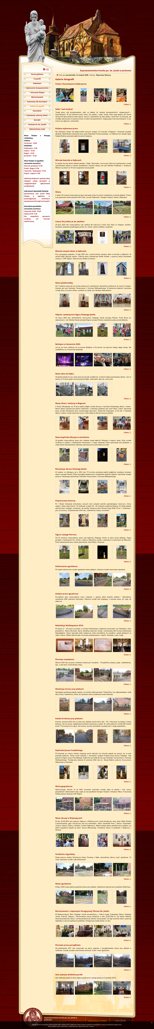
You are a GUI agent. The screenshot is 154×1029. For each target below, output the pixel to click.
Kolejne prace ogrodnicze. (67, 593)
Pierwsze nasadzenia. (64, 659)
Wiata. (58, 192)
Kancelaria (37, 111)
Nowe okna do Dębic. (64, 373)
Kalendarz (37, 83)
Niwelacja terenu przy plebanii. (69, 689)
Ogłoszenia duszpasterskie (37, 88)
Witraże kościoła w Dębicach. (68, 160)
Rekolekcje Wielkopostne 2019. (69, 625)
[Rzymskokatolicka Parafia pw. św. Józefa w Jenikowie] (44, 70)
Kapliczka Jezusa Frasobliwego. (69, 750)
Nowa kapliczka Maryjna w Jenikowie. (72, 437)
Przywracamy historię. (65, 500)
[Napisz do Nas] (47, 70)
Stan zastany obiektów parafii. (69, 974)
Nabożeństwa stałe (37, 129)
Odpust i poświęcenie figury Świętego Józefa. (75, 314)
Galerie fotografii (37, 106)
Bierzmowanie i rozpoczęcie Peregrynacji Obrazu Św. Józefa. (82, 911)
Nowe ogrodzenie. (63, 883)
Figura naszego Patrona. (66, 534)
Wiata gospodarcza (63, 786)
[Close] (152, 1023)
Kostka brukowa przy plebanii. (69, 718)
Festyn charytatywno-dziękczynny (71, 83)
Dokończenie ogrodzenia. (66, 566)
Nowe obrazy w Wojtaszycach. (69, 818)
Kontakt (37, 120)
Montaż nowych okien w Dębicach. (71, 251)
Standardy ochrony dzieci (37, 115)
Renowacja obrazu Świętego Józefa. (71, 469)
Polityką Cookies (100, 1026)
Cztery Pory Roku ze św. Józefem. (70, 221)
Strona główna (37, 74)
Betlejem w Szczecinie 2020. (68, 344)
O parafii (37, 79)
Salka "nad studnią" (64, 109)
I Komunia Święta (37, 92)
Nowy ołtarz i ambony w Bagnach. (70, 403)
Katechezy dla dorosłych (37, 102)
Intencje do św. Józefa (37, 124)
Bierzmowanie (37, 97)
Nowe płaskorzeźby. (64, 282)
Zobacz (126, 104)
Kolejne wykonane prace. (66, 128)
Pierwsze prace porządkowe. (68, 945)
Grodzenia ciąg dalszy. (65, 854)
